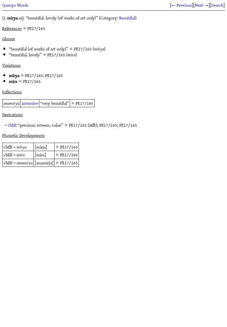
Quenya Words (15, 5)
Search (217, 5)
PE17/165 (83, 49)
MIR (13, 125)
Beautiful (127, 18)
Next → (201, 5)
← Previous (181, 5)
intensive (30, 103)
